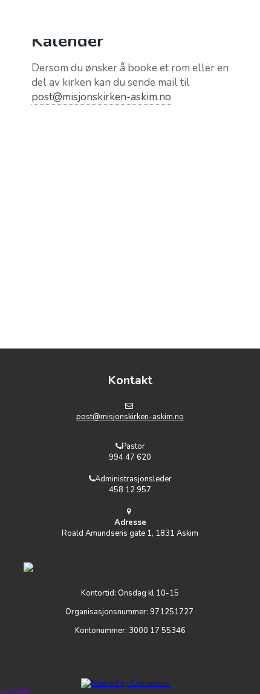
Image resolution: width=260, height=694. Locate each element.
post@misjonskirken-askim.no (101, 97)
